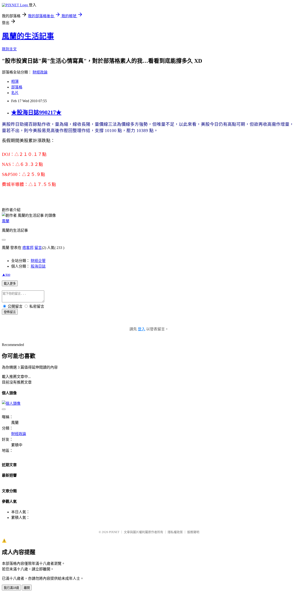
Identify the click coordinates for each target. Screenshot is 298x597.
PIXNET (114, 532)
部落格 (16, 87)
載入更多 (10, 283)
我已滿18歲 (11, 588)
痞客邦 (28, 248)
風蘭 (5, 221)
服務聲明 (193, 532)
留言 (38, 248)
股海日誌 (38, 266)
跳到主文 (9, 49)
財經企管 (38, 261)
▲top (6, 274)
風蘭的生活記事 (28, 36)
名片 (15, 93)
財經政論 (40, 72)
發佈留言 (10, 312)
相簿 (15, 82)
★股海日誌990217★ (36, 112)
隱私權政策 (175, 532)
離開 (27, 588)
